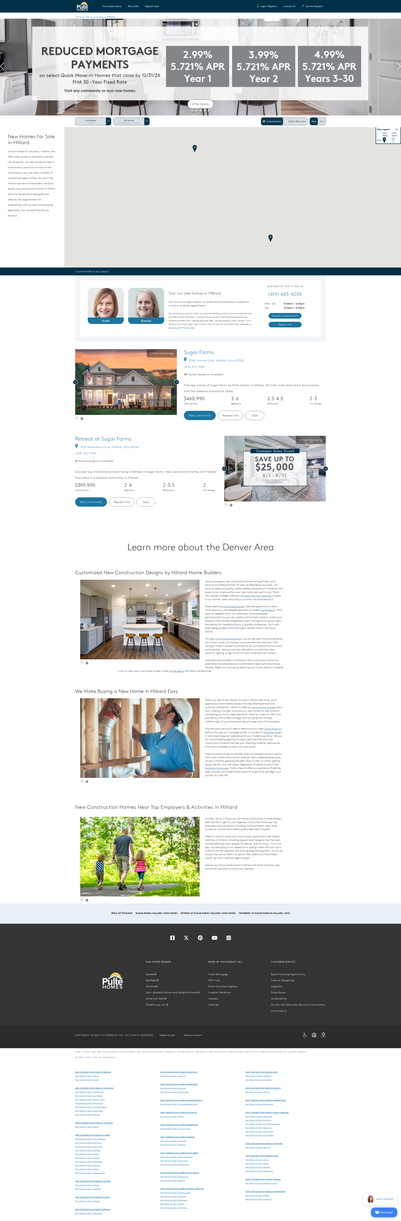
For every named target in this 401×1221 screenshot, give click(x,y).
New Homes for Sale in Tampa (87, 1169)
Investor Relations (219, 992)
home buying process (264, 707)
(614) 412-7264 (194, 366)
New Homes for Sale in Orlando (87, 1158)
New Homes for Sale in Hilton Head (259, 1131)
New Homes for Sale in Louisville (173, 1076)
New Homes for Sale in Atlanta (87, 1185)
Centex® (151, 974)
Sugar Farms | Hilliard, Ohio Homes (156, 913)
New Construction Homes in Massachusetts (181, 1100)
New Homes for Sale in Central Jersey (174, 1164)
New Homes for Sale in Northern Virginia (261, 1183)
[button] (112, 6)
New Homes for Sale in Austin (256, 1160)
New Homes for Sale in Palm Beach (88, 1161)
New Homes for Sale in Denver (87, 1127)
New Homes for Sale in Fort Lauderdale (90, 1139)
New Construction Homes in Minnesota (179, 1125)
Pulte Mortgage (272, 732)
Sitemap (213, 1004)
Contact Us (289, 6)
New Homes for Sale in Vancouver (258, 1199)
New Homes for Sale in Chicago (87, 1201)
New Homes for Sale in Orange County (90, 1099)
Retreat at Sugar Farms (103, 438)
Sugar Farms (199, 352)
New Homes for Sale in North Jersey (174, 1161)
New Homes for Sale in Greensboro (173, 1200)
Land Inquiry (279, 1010)
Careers (213, 998)
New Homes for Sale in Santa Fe (172, 1180)
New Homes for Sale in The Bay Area (89, 1092)
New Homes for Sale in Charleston (258, 1116)
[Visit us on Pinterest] (200, 938)
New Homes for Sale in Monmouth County (176, 1157)
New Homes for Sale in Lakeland (87, 1150)
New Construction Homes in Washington (265, 1191)
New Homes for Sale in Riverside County (90, 1107)
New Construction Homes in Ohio (261, 1072)
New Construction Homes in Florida (92, 1135)
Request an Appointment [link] (285, 315)
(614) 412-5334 (85, 453)
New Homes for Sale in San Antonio (259, 1171)
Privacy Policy (193, 1035)
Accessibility (279, 998)
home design (268, 610)
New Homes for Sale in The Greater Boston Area (179, 1104)
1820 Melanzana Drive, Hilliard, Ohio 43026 (109, 447)
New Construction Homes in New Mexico (179, 1173)
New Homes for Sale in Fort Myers (88, 1143)
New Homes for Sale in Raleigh (172, 1204)
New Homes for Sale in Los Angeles (89, 1096)
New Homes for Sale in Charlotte (173, 1196)
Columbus (99, 17)
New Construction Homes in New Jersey (179, 1153)
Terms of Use (167, 1035)
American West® (156, 998)
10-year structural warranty (256, 595)
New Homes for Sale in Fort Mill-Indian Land (262, 1124)
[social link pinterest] (82, 419)
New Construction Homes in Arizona (93, 1072)
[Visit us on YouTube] (214, 938)
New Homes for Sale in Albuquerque (174, 1177)
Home (78, 17)
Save (255, 415)
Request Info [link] (285, 324)
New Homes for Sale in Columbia (258, 1120)
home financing (273, 728)
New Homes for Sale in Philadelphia (259, 1104)
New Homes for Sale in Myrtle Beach (259, 1135)
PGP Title (214, 980)
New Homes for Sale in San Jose (87, 1114)
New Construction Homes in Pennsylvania (265, 1100)
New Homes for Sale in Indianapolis (89, 1213)
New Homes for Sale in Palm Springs (89, 1103)
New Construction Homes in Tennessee (264, 1143)
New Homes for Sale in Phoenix (87, 1076)
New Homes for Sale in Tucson (87, 1080)
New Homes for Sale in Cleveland (258, 1076)
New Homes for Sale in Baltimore (173, 1088)
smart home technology (228, 638)
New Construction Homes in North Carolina (182, 1189)
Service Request (314, 6)
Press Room (278, 992)
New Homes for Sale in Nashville (258, 1147)
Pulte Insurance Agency (223, 986)
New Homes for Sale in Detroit (172, 1116)
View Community (199, 415)
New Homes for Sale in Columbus (258, 1080)
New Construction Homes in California (94, 1088)
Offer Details (200, 104)
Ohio (87, 17)
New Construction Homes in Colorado (94, 1123)
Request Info (230, 415)
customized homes (233, 606)
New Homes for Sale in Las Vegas (173, 1141)
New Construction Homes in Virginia (263, 1179)
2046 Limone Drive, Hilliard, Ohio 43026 (216, 360)
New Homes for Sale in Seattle (257, 1195)
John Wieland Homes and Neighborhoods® (173, 992)
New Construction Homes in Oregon (263, 1088)
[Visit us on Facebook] (172, 938)
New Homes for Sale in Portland (257, 1092)
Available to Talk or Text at (285, 286)
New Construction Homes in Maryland (179, 1084)
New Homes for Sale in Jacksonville (88, 1146)
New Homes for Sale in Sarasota (87, 1165)
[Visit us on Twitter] (186, 938)
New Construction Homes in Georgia (93, 1181)
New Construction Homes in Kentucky (178, 1072)
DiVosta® (152, 986)
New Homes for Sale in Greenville (258, 1128)
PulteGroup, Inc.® (157, 1004)
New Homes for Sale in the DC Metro (174, 1092)
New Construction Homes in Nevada (177, 1137)
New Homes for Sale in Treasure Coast (90, 1173)
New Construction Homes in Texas (261, 1156)
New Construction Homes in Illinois (92, 1197)
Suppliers (277, 986)
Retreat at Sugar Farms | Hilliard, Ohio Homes (208, 913)
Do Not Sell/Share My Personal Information (298, 1004)
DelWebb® (152, 980)
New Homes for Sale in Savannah (88, 1189)
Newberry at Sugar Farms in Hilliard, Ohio (264, 913)
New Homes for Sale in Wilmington (173, 1208)
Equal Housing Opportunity (288, 974)
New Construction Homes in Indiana (92, 1209)
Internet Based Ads (283, 980)
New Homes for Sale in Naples (87, 1154)
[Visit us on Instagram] (229, 938)
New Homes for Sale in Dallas (256, 1163)
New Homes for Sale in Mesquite (172, 1145)
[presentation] (2, 67)
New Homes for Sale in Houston (257, 1167)
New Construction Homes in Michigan (178, 1112)
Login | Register (268, 6)
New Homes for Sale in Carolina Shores (175, 1193)
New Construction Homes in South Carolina (267, 1112)
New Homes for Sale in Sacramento (89, 1111)
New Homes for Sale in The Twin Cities (175, 1129)
